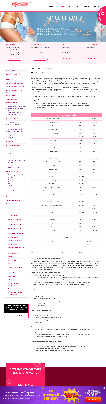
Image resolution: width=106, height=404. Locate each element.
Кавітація (10, 185)
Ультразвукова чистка (13, 151)
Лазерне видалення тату (16, 224)
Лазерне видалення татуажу (15, 87)
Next (102, 27)
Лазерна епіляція (49, 68)
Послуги (61, 7)
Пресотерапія (11, 188)
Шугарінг (9, 197)
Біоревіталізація (12, 122)
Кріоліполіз (11, 177)
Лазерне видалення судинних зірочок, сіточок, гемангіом (15, 111)
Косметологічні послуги (13, 145)
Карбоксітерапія (12, 155)
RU (31, 2)
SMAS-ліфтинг (10, 204)
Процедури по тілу (12, 171)
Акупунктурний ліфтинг (13, 167)
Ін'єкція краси (12, 244)
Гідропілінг (9, 142)
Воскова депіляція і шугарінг (14, 284)
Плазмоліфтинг (11, 137)
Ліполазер (10, 179)
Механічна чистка (12, 148)
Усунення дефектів (12, 103)
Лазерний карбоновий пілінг (15, 220)
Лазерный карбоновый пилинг (15, 83)
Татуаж (10, 289)
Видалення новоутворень (14, 114)
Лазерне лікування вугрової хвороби (17, 106)
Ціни (77, 7)
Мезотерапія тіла (12, 127)
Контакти (96, 7)
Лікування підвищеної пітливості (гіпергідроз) (16, 132)
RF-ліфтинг (10, 162)
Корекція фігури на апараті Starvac (17, 175)
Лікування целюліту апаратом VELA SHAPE (17, 182)
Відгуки (86, 7)
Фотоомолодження (12, 99)
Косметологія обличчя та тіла (16, 248)
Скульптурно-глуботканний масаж (16, 160)
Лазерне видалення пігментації (16, 108)
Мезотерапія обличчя (13, 124)
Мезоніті (10, 135)
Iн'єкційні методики (12, 119)
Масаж (9, 192)
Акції (70, 7)
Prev (2, 27)
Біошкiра (10, 158)
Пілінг (9, 153)
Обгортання (11, 190)
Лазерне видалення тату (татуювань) (14, 91)
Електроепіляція (11, 95)
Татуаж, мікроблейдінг (13, 200)
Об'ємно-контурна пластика (15, 129)
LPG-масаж (9, 79)
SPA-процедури (13, 253)
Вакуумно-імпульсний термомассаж (13, 75)
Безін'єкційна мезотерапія (14, 165)
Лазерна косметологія (15, 241)
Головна (51, 7)
